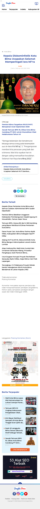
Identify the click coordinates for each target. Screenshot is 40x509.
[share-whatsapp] (21, 191)
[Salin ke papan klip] (25, 191)
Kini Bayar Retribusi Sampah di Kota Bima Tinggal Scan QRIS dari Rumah (14, 420)
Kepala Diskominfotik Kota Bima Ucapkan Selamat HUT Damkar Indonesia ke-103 (17, 170)
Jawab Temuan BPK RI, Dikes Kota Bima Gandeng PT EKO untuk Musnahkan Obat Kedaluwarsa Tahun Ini (13, 440)
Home (4, 9)
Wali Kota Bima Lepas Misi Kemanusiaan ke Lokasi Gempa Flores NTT (14, 400)
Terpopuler (13, 9)
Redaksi (7, 499)
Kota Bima (7, 179)
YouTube (27, 496)
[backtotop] (20, 484)
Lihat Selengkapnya (19, 449)
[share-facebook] (14, 191)
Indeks (23, 9)
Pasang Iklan (15, 499)
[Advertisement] (20, 31)
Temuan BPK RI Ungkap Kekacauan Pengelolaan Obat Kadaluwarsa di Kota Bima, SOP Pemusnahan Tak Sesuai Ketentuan (13, 410)
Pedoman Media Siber (28, 499)
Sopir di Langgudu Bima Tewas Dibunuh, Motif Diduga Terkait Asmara (14, 430)
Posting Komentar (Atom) (21, 338)
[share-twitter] (18, 191)
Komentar (21, 196)
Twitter (23, 496)
